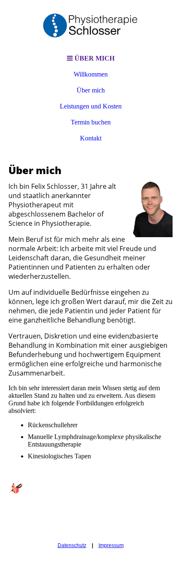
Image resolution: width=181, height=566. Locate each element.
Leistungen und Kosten (91, 106)
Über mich (91, 90)
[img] (90, 25)
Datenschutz (72, 545)
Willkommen (91, 74)
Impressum (111, 545)
